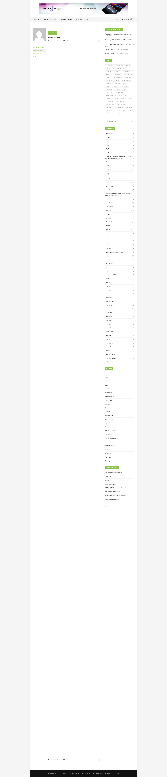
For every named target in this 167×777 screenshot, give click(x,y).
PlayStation (118, 77)
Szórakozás (120, 222)
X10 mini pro (119, 98)
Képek (108, 77)
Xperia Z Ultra (120, 110)
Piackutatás (120, 206)
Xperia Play (110, 104)
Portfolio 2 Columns (110, 430)
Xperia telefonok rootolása (117, 44)
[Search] (133, 19)
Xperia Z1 (109, 110)
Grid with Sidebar (109, 396)
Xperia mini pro (120, 301)
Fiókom (107, 381)
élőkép (118, 113)
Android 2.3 (119, 65)
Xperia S (120, 320)
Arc (128, 65)
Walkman (119, 92)
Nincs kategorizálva (120, 203)
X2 (120, 267)
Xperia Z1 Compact (120, 347)
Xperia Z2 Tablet (120, 354)
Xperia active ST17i (120, 275)
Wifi (106, 507)
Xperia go (120, 282)
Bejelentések (120, 149)
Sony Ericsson (127, 80)
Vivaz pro (109, 92)
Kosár (106, 408)
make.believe (120, 190)
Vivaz (125, 89)
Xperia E (120, 278)
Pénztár (107, 427)
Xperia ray (120, 316)
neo (120, 199)
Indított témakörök (38, 47)
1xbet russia (120, 133)
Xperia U (120, 335)
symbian (109, 83)
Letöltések (107, 411)
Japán (117, 74)
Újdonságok (108, 461)
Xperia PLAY (120, 305)
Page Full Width (109, 423)
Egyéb (120, 165)
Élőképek (109, 113)
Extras (109, 71)
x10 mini (109, 98)
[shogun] (39, 28)
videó (117, 89)
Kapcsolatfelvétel (109, 400)
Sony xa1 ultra (109, 503)
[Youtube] (122, 19)
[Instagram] (120, 19)
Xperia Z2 (120, 350)
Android (109, 65)
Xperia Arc (109, 101)
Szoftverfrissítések (110, 445)
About (106, 374)
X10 (127, 95)
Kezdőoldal (108, 404)
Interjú (120, 178)
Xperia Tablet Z (120, 331)
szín (108, 86)
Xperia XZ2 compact (110, 484)
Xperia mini (120, 297)
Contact (107, 377)
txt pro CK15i (120, 237)
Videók (120, 241)
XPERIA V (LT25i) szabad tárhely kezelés (115, 488)
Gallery (107, 385)
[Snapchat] (124, 19)
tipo (120, 233)
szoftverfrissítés (121, 83)
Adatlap (35, 44)
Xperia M (120, 294)
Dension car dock (120, 162)
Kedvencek (36, 57)
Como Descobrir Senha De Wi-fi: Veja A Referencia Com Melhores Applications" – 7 (119, 157)
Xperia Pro (109, 107)
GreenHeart (128, 71)
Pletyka (128, 77)
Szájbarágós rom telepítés (112, 499)
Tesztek (63, 19)
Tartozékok (78, 19)
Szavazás (120, 218)
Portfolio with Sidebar (110, 438)
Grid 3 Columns (109, 392)
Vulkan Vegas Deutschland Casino (120, 252)
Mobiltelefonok (109, 415)
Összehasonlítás (109, 419)
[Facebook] (116, 19)
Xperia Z (129, 107)
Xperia (129, 98)
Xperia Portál (38, 19)
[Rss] (128, 19)
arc (120, 141)
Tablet (87, 19)
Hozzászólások (37, 50)
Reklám (109, 80)
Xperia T (120, 328)
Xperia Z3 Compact (120, 358)
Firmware (117, 71)
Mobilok (70, 19)
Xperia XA (112, 49)
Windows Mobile (111, 95)
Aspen (120, 145)
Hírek (55, 19)
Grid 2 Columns (109, 389)
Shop (106, 442)
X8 (120, 95)
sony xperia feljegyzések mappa (119, 34)
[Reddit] (126, 19)
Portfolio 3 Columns (110, 434)
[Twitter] (118, 19)
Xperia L (120, 290)
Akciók (120, 137)
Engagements (37, 54)
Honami (109, 74)
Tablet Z (107, 480)
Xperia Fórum (48, 19)
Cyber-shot (120, 68)
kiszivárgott (127, 74)
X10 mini (120, 259)
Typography (108, 457)
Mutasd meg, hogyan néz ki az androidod (116, 495)
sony (117, 80)
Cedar (120, 152)
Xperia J (120, 286)
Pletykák (120, 210)
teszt (125, 86)
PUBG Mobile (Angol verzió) (112, 491)
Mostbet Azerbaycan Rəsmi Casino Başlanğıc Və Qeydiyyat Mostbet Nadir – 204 (119, 194)
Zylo (130, 110)
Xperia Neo (120, 101)
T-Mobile (116, 86)
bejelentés (110, 68)
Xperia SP (119, 107)
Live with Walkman (120, 186)
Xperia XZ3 (112, 53)
